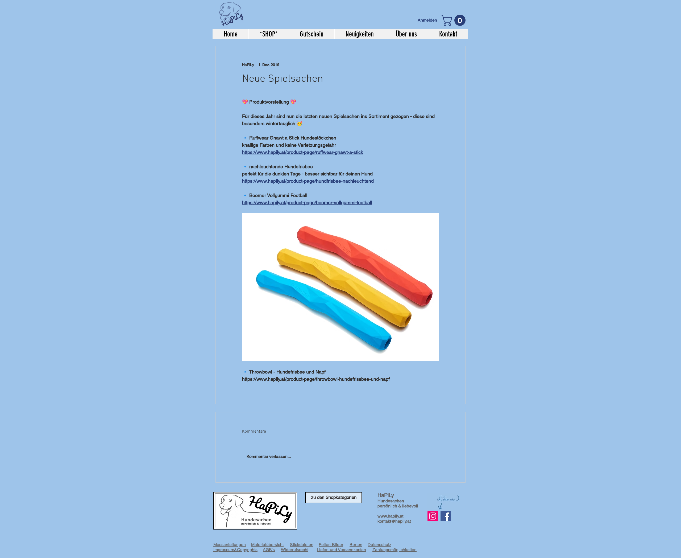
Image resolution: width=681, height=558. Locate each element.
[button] (454, 20)
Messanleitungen (229, 544)
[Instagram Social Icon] (432, 516)
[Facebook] (446, 516)
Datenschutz (379, 544)
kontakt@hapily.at (394, 521)
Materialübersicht (267, 544)
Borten (356, 544)
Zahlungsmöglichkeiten (394, 549)
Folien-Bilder (331, 544)
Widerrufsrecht (294, 549)
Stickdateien (301, 544)
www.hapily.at (390, 516)
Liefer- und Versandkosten (341, 549)
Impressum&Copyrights (235, 549)
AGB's (269, 549)
